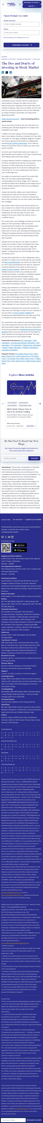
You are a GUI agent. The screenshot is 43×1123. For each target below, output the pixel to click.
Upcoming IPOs (6, 581)
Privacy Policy (30, 720)
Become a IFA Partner (9, 668)
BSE (2, 707)
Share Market (5, 596)
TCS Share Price (12, 359)
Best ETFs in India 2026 (16, 697)
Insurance (4, 591)
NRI (3, 684)
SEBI (9, 707)
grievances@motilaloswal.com (11, 893)
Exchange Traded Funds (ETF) (30, 589)
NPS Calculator (35, 627)
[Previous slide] (3, 403)
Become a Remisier (24, 668)
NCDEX (14, 707)
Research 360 (6, 635)
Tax (2, 702)
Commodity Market (18, 596)
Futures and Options (34, 596)
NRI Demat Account (31, 581)
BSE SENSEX (12, 601)
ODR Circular (19, 720)
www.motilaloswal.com (21, 1109)
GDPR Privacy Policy (20, 717)
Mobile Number (10, 21)
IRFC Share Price (18, 361)
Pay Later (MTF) (13, 589)
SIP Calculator (26, 340)
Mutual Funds (18, 581)
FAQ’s (12, 674)
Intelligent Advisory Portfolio (11, 583)
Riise (33, 635)
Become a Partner (7, 666)
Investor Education (34, 710)
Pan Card (8, 702)
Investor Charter (7, 717)
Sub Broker (33, 681)
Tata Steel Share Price (26, 643)
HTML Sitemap (13, 723)
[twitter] (5, 538)
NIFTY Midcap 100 (24, 604)
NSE (6, 707)
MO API (28, 635)
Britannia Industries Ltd (28, 650)
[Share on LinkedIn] (3, 72)
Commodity (9, 684)
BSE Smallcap (30, 601)
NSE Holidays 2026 (7, 692)
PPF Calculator (6, 625)
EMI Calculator (15, 619)
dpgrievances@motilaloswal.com (12, 895)
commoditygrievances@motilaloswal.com (15, 943)
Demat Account (27, 679)
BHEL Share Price (27, 359)
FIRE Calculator (24, 630)
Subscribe (34, 458)
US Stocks (25, 583)
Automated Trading (8, 686)
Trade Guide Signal (18, 635)
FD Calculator (16, 345)
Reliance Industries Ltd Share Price (13, 653)
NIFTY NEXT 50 (12, 604)
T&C (27, 37)
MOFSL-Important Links (26, 707)
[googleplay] (19, 550)
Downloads (32, 717)
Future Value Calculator (18, 622)
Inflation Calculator (30, 348)
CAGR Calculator (23, 617)
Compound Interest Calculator (23, 343)
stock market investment (17, 143)
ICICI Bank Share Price (23, 354)
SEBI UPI (31, 6)
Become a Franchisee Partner (25, 666)
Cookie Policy (21, 710)
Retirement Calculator (32, 345)
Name (6, 29)
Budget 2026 (5, 679)
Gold (40, 681)
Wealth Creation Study (26, 712)
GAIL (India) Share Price (28, 645)
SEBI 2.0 (11, 720)
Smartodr (4, 720)
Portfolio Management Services (25, 586)
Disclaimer (12, 710)
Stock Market (15, 679)
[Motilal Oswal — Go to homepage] (9, 4)
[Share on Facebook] (11, 72)
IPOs (9, 681)
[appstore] (19, 545)
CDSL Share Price (23, 356)
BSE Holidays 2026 (21, 692)
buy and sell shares (12, 262)
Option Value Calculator (11, 348)
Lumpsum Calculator (10, 350)
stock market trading (22, 313)
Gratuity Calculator (34, 622)
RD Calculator (28, 612)
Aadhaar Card (17, 702)
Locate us (18, 674)
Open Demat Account (31, 2)
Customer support (29, 674)
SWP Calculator (26, 619)
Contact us (5, 674)
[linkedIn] (12, 538)
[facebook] (2, 538)
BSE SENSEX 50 (9, 607)
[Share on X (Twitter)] (7, 72)
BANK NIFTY (20, 601)
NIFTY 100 (34, 604)
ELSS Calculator (17, 625)
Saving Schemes (29, 702)
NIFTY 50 (4, 601)
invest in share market (10, 269)
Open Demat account (10, 119)
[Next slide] (39, 403)
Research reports (7, 658)
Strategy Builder (6, 638)
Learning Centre (20, 658)
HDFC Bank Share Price (9, 643)
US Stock (26, 681)
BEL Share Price (31, 653)
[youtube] (9, 538)
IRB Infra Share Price (26, 648)
